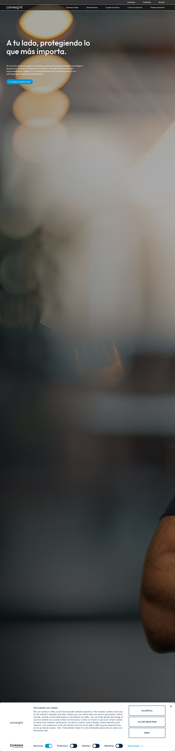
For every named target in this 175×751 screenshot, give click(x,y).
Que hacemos (92, 7)
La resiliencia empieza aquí (19, 82)
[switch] (73, 746)
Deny (147, 733)
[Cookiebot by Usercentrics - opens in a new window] (16, 746)
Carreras (131, 2)
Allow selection (147, 722)
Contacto (147, 2)
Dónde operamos (157, 7)
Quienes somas (72, 7)
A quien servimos (113, 7)
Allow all (147, 711)
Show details (133, 746)
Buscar (162, 2)
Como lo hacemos (135, 7)
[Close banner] (171, 706)
